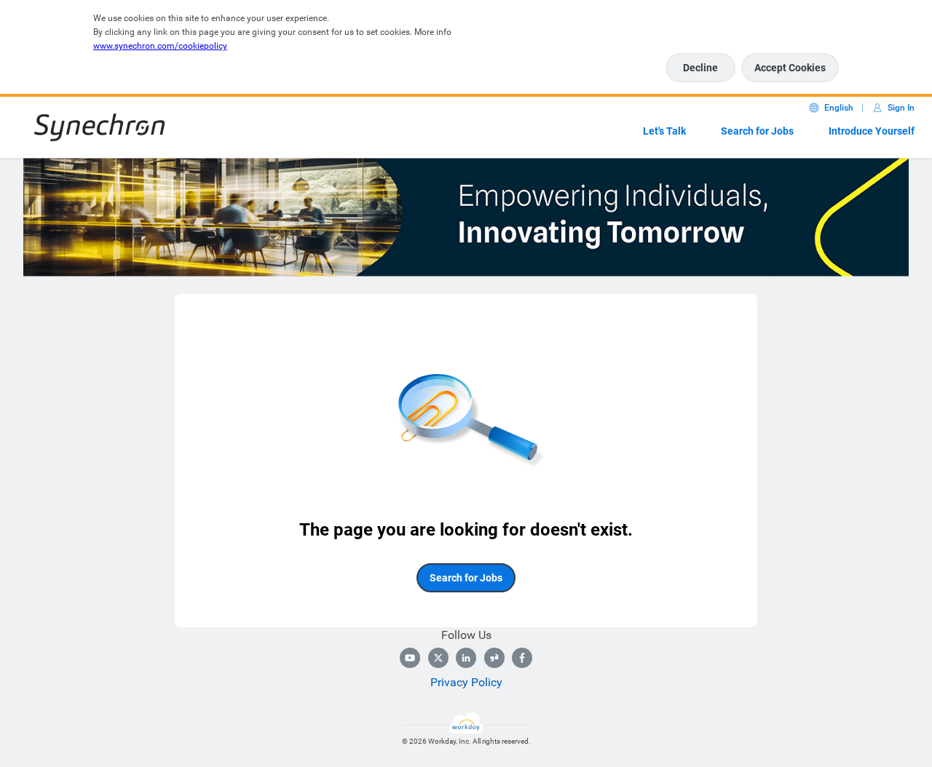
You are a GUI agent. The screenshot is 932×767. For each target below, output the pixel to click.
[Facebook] (522, 658)
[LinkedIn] (466, 658)
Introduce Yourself (872, 131)
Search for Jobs (757, 131)
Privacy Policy (466, 682)
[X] (438, 658)
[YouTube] (410, 658)
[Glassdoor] (494, 658)
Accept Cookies (790, 67)
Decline (700, 67)
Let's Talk (664, 131)
